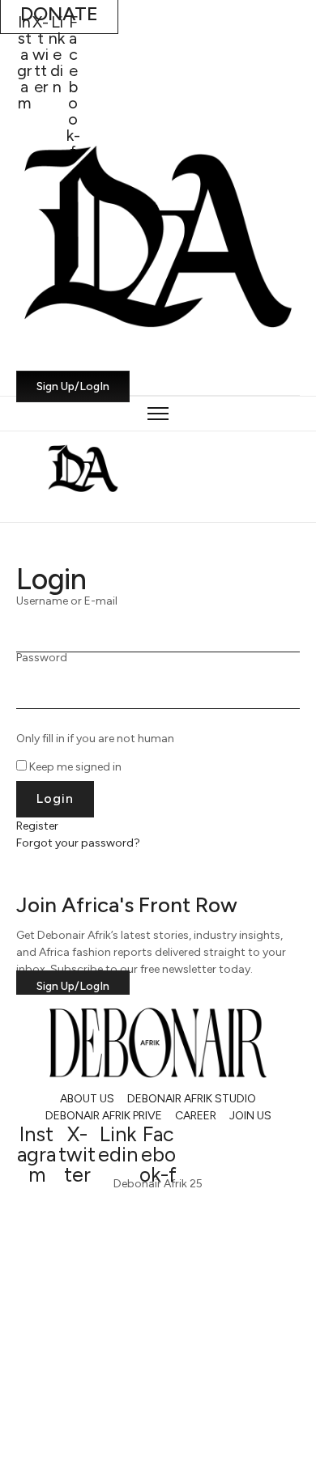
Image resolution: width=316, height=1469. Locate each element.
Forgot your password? (78, 843)
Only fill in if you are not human (95, 739)
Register (37, 826)
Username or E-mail (66, 601)
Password (41, 658)
